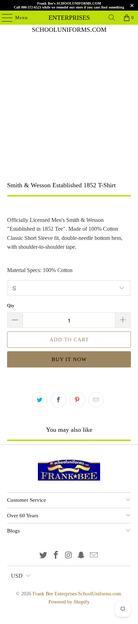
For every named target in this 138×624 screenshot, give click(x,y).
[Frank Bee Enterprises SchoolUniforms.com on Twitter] (43, 555)
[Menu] (3, 18)
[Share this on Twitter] (40, 399)
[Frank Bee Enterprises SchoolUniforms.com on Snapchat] (81, 555)
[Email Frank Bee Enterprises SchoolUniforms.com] (94, 555)
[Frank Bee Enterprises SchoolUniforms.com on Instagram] (68, 555)
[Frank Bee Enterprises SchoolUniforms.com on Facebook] (56, 555)
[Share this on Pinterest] (77, 399)
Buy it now (69, 359)
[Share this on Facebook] (59, 399)
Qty (11, 305)
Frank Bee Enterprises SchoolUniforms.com (69, 18)
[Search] (112, 18)
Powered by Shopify (69, 602)
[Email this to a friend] (96, 399)
